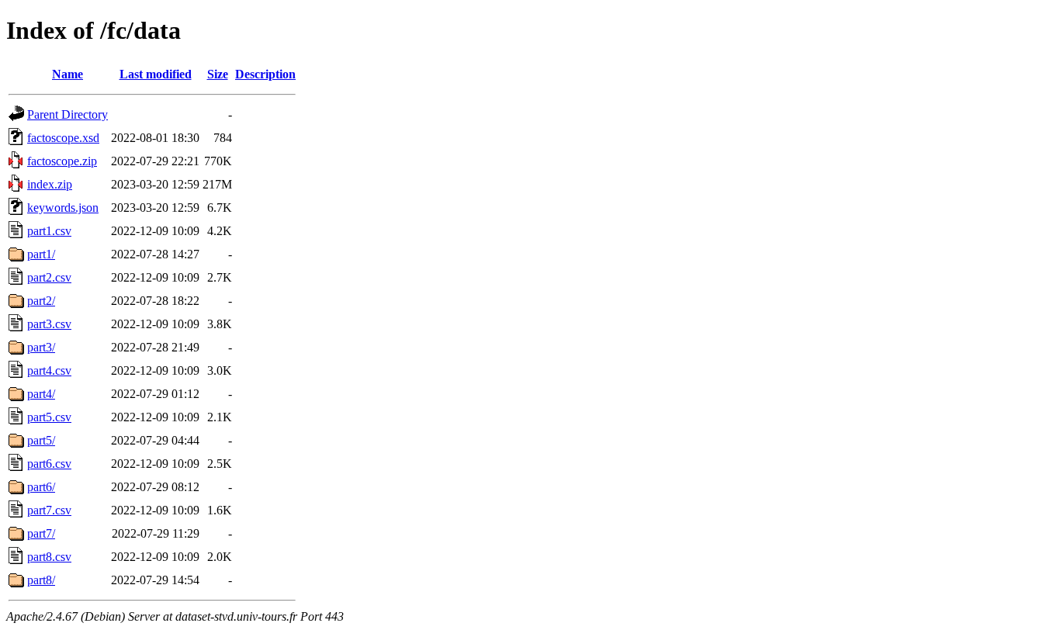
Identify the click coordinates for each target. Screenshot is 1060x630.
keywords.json (63, 207)
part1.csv (49, 230)
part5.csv (49, 417)
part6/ (41, 486)
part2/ (41, 300)
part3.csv (49, 324)
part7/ (41, 533)
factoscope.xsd (63, 137)
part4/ (41, 393)
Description (265, 74)
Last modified (156, 74)
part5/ (41, 440)
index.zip (49, 184)
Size (217, 74)
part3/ (41, 347)
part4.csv (49, 370)
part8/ (41, 580)
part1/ (41, 254)
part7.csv (49, 510)
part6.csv (49, 463)
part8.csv (49, 556)
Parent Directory (67, 114)
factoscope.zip (62, 161)
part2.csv (49, 277)
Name (67, 74)
